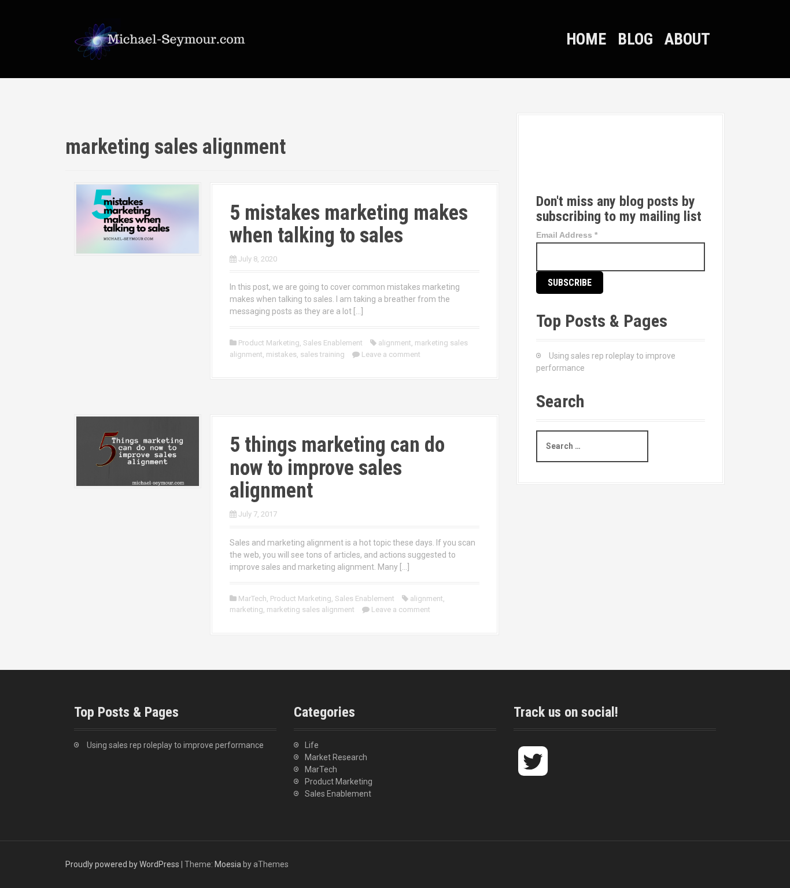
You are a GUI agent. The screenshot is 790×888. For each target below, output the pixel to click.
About (687, 39)
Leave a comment (390, 354)
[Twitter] (555, 163)
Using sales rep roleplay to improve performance (175, 745)
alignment (394, 342)
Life (312, 745)
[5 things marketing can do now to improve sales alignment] (137, 450)
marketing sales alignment (311, 609)
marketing (246, 609)
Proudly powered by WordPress (122, 864)
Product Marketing (269, 342)
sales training (322, 354)
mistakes (281, 354)
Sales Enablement (333, 342)
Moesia (228, 864)
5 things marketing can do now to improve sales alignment (337, 468)
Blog (635, 39)
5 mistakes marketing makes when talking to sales (349, 224)
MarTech (252, 598)
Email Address (566, 234)
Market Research (336, 757)
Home (586, 39)
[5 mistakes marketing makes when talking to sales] (137, 218)
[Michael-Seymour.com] (161, 38)
